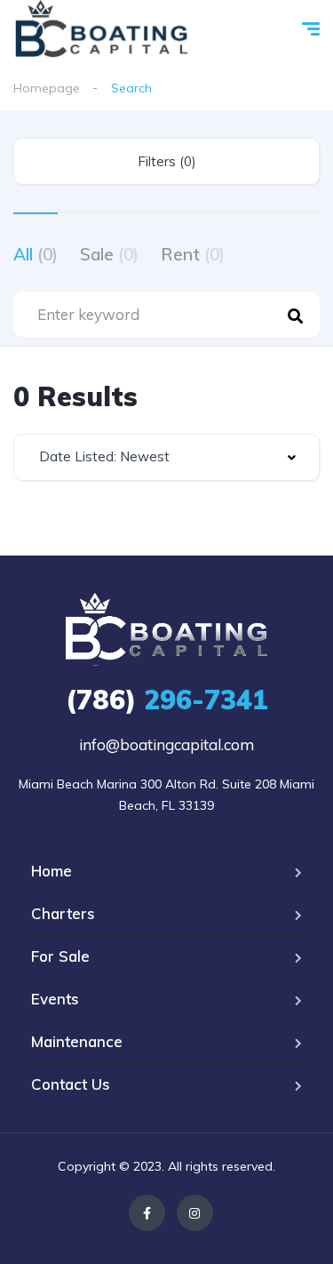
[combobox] (166, 457)
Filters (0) (167, 161)
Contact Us (70, 1084)
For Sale (60, 956)
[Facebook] (147, 1213)
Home (51, 870)
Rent (193, 254)
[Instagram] (195, 1213)
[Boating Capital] (101, 31)
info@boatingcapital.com (166, 744)
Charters (63, 913)
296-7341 (167, 699)
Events (55, 998)
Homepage (46, 88)
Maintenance (77, 1041)
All (35, 254)
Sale (109, 254)
